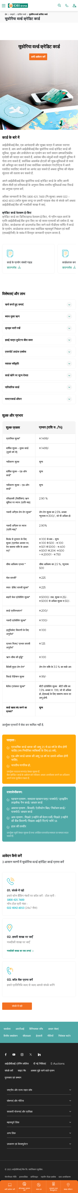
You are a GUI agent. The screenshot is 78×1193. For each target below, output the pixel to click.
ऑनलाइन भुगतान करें (24, 1189)
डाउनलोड (12, 267)
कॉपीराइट (34, 1176)
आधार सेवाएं (53, 1028)
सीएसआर (27, 1035)
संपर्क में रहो (17, 1006)
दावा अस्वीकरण (65, 1176)
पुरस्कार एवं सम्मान (13, 1077)
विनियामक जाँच (36, 1028)
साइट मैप (22, 1070)
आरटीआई (20, 1028)
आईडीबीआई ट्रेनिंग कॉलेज (17, 1063)
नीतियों (50, 1035)
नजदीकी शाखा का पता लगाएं (19, 950)
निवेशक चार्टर (64, 1035)
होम (6, 14)
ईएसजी (39, 1035)
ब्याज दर (39, 1189)
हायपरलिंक (23, 1176)
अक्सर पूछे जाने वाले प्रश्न (42, 1070)
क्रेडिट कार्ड (21, 14)
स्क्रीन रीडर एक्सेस (48, 1176)
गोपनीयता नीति (11, 1176)
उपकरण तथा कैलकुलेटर (53, 1189)
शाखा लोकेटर (68, 1189)
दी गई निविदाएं (39, 1063)
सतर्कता (7, 1028)
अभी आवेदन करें (38, 56)
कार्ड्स (12, 14)
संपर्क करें (9, 1070)
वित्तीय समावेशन (11, 1035)
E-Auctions (57, 1063)
